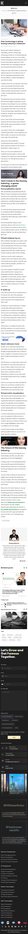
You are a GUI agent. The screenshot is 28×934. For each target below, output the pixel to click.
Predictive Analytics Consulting (9, 876)
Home (3, 10)
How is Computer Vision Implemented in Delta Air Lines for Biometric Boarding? (13, 591)
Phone (2, 680)
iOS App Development (7, 894)
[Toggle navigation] (26, 3)
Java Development (6, 906)
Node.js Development (6, 915)
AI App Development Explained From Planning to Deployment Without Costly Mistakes (17, 604)
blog (6, 10)
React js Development (7, 917)
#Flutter (9, 637)
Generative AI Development (8, 869)
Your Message (4, 688)
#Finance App (18, 634)
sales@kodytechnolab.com (12, 761)
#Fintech (4, 637)
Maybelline (22, 225)
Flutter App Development (7, 890)
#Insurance (4, 639)
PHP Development (6, 908)
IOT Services (4, 878)
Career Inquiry (8, 753)
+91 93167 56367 (13, 749)
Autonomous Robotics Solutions (9, 859)
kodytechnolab (9, 768)
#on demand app (5, 520)
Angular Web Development (8, 910)
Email (2, 672)
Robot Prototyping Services (8, 855)
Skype (6, 766)
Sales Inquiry (12, 747)
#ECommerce (10, 634)
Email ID (7, 759)
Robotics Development (7, 857)
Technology (5, 39)
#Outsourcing (12, 639)
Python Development (6, 904)
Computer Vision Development (9, 880)
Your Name (3, 664)
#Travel (18, 639)
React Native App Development (9, 896)
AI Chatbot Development (7, 873)
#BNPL (3, 634)
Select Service (4, 713)
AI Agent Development (7, 871)
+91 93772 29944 (9, 755)
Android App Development (8, 892)
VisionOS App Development (8, 882)
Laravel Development (6, 913)
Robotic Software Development (9, 861)
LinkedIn (23, 561)
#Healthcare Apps (17, 637)
